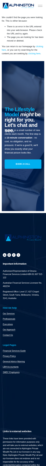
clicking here (34, 53)
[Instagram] (9, 255)
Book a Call (23, 164)
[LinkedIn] (4, 255)
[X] (18, 255)
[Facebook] (14, 255)
